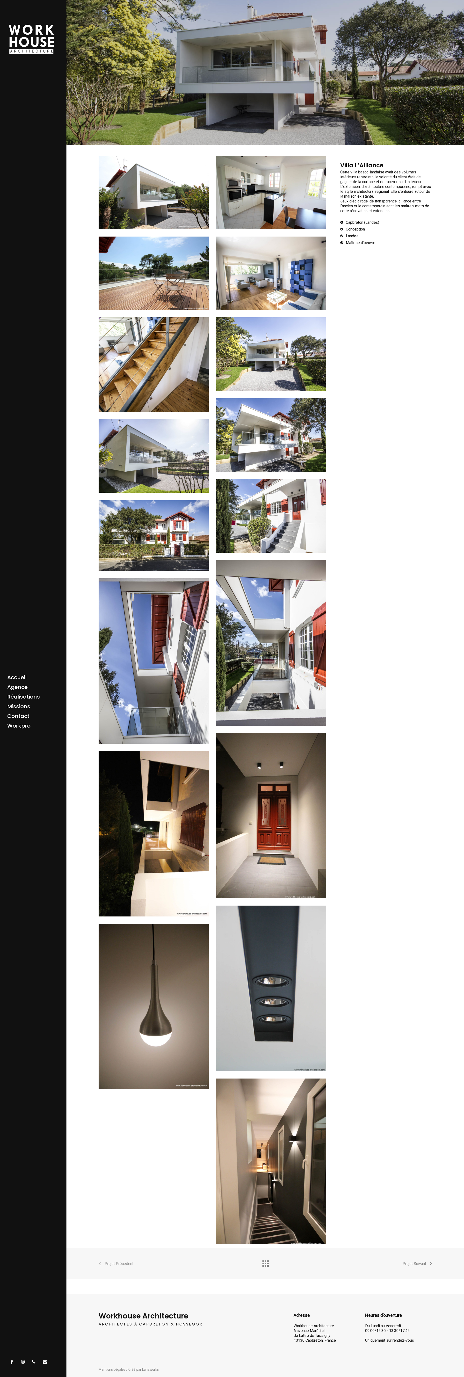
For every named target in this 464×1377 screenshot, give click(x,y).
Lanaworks (150, 1369)
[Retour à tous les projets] (265, 1262)
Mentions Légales (112, 1369)
